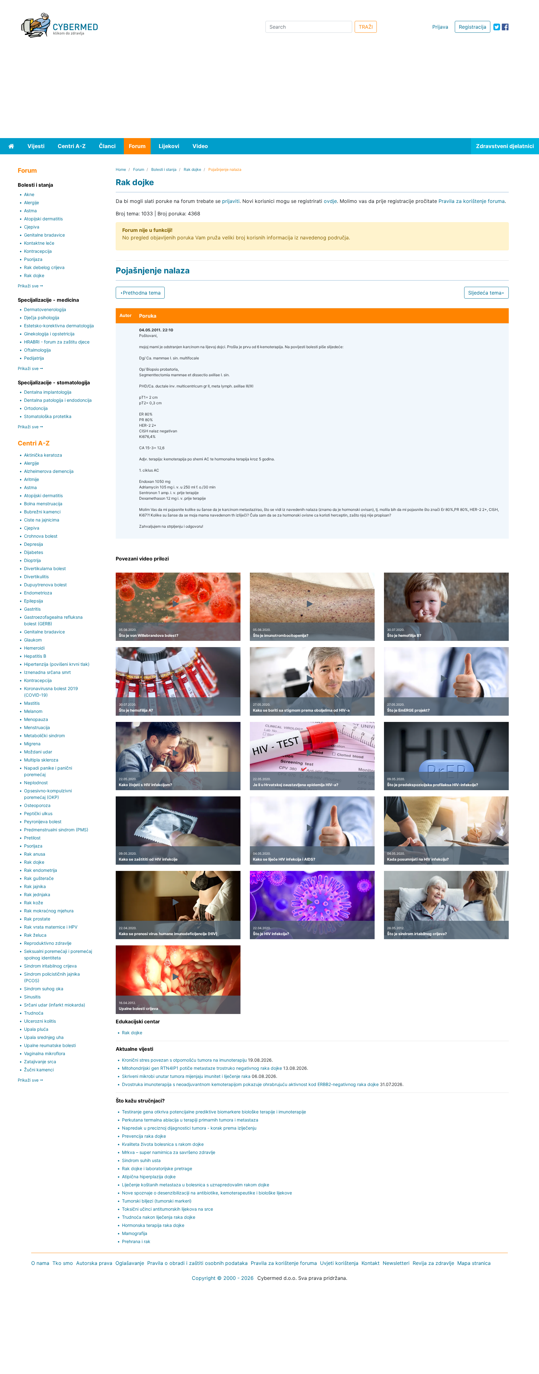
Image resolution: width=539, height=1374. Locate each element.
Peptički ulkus (38, 813)
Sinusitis (32, 996)
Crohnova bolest (40, 536)
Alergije (31, 202)
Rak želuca (35, 935)
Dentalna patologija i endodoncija (58, 400)
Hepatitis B (35, 656)
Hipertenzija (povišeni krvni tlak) (57, 664)
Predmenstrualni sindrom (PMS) (56, 829)
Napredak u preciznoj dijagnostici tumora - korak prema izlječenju (189, 1128)
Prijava (440, 27)
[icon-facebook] (505, 27)
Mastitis (32, 703)
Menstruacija (37, 727)
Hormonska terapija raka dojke (153, 1225)
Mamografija (134, 1233)
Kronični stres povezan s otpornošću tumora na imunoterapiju (184, 1060)
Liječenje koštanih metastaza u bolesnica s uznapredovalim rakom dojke (195, 1184)
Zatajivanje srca (40, 1061)
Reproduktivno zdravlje (47, 943)
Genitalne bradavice (44, 235)
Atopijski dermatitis (43, 218)
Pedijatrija (34, 358)
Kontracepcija (38, 251)
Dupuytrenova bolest (45, 584)
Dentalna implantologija (47, 392)
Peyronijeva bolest (42, 821)
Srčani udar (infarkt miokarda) (54, 1004)
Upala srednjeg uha (44, 1037)
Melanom (33, 711)
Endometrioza (38, 592)
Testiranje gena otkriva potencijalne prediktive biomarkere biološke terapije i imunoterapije (214, 1111)
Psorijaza (33, 259)
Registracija (472, 27)
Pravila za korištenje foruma (472, 201)
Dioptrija (32, 560)
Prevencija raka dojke (144, 1136)
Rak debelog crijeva (44, 267)
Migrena (32, 743)
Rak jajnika (35, 886)
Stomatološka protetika (47, 416)
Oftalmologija (37, 350)
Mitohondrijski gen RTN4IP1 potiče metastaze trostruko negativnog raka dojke (202, 1068)
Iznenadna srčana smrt (47, 672)
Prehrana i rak (136, 1241)
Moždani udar (38, 751)
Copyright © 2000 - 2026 (223, 1278)
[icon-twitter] (497, 27)
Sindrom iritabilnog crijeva (50, 965)
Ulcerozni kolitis (40, 1021)
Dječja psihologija (41, 317)
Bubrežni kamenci (42, 511)
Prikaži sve (29, 285)
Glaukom (33, 639)
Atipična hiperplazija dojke (149, 1176)
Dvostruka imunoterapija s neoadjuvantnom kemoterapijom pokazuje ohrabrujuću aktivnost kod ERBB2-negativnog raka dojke (250, 1084)
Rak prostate (37, 918)
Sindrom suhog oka (43, 988)
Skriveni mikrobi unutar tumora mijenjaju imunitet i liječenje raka (186, 1076)
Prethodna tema (142, 293)
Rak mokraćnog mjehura (49, 910)
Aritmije (31, 479)
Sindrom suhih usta (141, 1160)
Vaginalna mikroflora (44, 1053)
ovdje (330, 201)
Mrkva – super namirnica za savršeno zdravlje (168, 1152)
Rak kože (33, 902)
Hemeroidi (34, 648)
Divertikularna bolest (45, 568)
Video (200, 146)
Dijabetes (33, 552)
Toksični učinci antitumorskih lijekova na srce (167, 1209)
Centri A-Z (72, 146)
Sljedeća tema (485, 293)
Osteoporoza (37, 805)
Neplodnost (36, 782)
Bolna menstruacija (43, 503)
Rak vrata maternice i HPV (50, 927)
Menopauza (36, 719)
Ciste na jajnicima (41, 519)
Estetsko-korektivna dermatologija (59, 325)
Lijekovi (169, 146)
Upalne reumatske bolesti (50, 1045)
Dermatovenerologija (45, 309)
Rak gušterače (39, 878)
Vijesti (36, 146)
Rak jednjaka (37, 894)
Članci (107, 146)
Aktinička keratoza (43, 455)
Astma (30, 210)
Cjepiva (31, 226)
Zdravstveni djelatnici (505, 146)
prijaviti (231, 201)
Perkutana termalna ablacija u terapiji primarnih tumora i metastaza (190, 1119)
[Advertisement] (269, 91)
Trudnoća (33, 1013)
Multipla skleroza (41, 759)
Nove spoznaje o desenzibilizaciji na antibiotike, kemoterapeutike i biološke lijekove (207, 1192)
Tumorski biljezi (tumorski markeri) (157, 1200)
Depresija (33, 544)
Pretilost (32, 837)
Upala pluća (36, 1029)
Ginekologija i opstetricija (49, 333)
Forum (137, 146)
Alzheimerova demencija (49, 471)
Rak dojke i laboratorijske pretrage (157, 1168)
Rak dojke (34, 275)
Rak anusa (34, 854)
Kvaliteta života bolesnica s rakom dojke (163, 1144)
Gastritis (32, 609)
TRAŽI (366, 27)
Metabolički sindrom (44, 735)
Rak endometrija (40, 870)
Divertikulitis (36, 576)
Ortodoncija (36, 408)
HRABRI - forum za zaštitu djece (57, 341)
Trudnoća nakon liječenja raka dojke (158, 1217)
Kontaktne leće (39, 243)
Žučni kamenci (39, 1069)
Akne (29, 194)
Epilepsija (33, 600)
